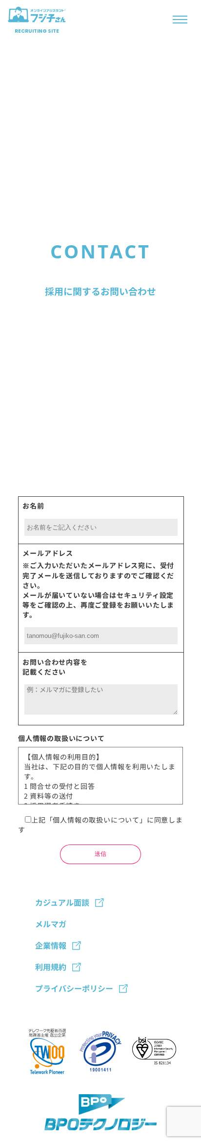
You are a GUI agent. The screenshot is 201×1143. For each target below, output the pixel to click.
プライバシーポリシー (74, 988)
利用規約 (50, 967)
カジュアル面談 (62, 902)
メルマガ (50, 924)
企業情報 (50, 945)
